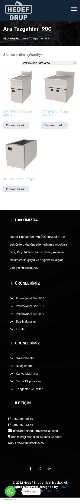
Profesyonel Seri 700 (30, 306)
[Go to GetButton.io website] (10, 499)
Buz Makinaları (26, 321)
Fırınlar (21, 329)
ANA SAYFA (11, 38)
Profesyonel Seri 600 (30, 298)
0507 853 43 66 (22, 425)
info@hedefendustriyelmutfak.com (35, 431)
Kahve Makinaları (27, 373)
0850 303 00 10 (22, 419)
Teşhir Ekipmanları (28, 381)
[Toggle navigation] (74, 9)
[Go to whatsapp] (10, 491)
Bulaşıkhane (24, 366)
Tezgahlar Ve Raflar (29, 389)
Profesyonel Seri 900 (30, 313)
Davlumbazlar (25, 358)
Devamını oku (16, 125)
